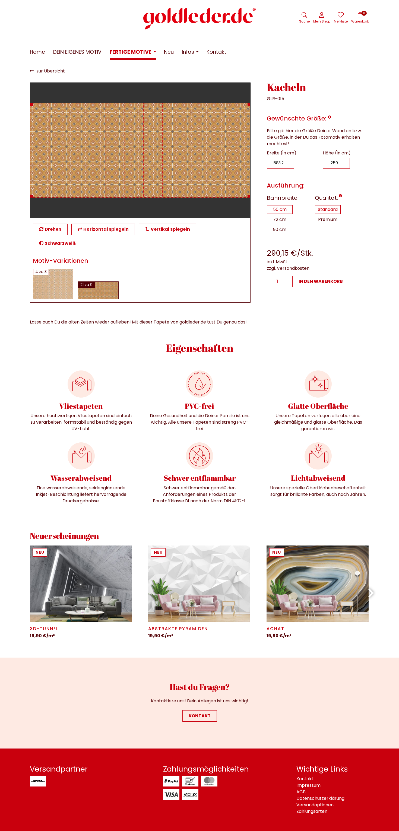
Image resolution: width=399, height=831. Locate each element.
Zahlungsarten (311, 811)
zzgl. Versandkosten (288, 268)
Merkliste (341, 21)
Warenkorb (360, 21)
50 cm (280, 209)
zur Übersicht (50, 71)
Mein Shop (321, 21)
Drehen (53, 229)
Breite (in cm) (281, 153)
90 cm (279, 229)
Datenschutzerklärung (320, 798)
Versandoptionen (315, 805)
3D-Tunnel (44, 629)
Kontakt (200, 716)
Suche (304, 21)
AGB (301, 792)
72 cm (279, 219)
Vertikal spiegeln (170, 229)
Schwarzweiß (60, 243)
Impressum (308, 785)
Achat (275, 629)
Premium (327, 219)
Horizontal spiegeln (106, 229)
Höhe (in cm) (337, 153)
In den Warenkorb (321, 281)
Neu (40, 552)
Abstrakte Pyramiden (178, 629)
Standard (328, 209)
